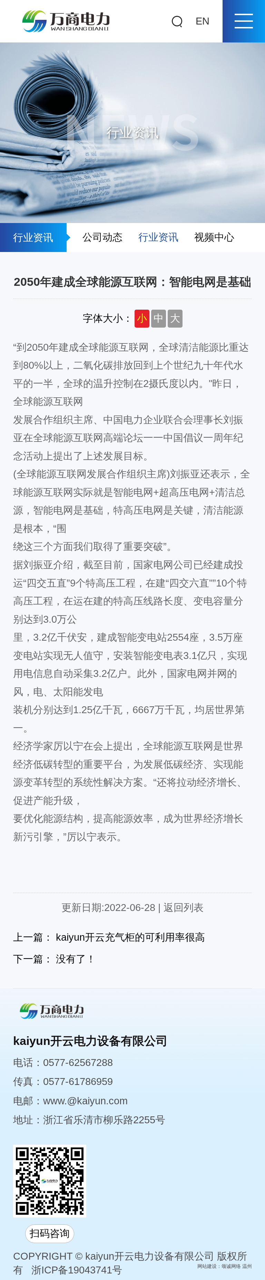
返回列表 (184, 907)
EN (202, 21)
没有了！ (76, 958)
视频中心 (214, 237)
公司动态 (102, 237)
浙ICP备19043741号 (76, 1270)
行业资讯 (158, 237)
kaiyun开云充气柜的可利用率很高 (130, 937)
